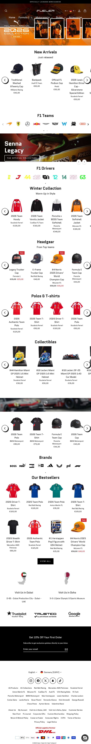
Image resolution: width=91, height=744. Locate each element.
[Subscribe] (85, 719)
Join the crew (68, 728)
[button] (85, 738)
